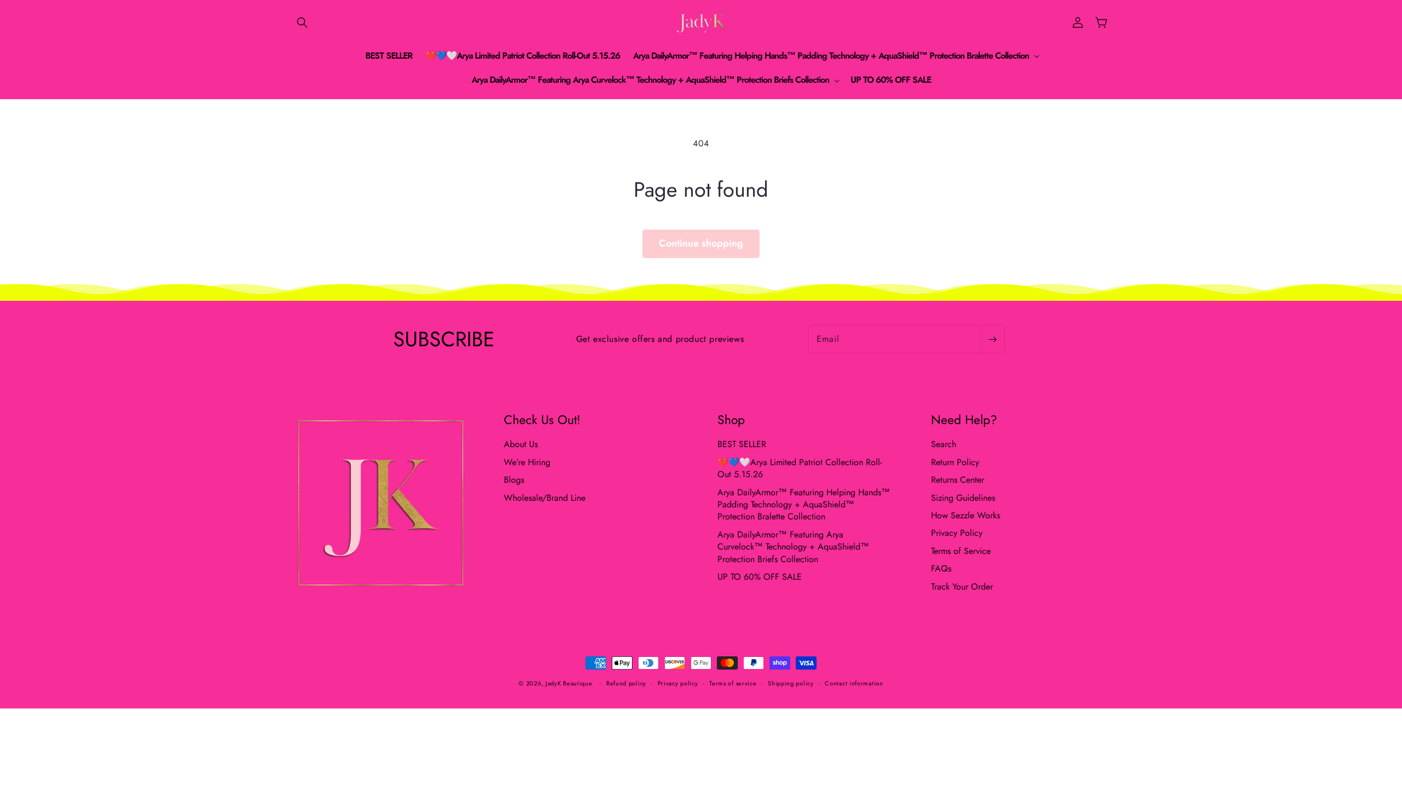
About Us (521, 444)
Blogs (514, 479)
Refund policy (626, 683)
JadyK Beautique (569, 683)
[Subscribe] (992, 339)
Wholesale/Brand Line (544, 497)
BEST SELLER (741, 444)
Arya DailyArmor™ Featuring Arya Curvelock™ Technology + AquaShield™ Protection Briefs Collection (793, 546)
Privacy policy (678, 683)
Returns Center (957, 479)
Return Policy (955, 462)
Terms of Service (961, 551)
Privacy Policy (956, 533)
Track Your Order (962, 586)
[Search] (302, 22)
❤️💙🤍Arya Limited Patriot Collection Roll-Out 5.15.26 (799, 468)
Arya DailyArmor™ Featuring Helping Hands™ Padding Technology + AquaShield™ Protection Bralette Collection (803, 504)
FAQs (941, 568)
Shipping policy (791, 683)
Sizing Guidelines (963, 497)
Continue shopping (701, 243)
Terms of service (732, 683)
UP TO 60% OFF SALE (759, 576)
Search (943, 444)
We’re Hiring (527, 462)
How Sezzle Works (965, 515)
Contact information (854, 683)
